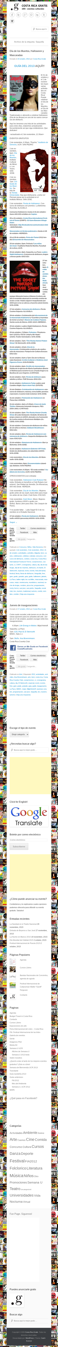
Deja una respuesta (27, 594)
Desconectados (34, 463)
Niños (29, 547)
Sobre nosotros (16, 1058)
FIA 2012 (15, 1080)
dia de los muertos (21, 568)
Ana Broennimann (27, 638)
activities (30, 553)
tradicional (26, 591)
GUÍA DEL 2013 (24, 65)
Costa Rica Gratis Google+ (24, 14)
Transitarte (14, 1071)
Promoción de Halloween (32, 398)
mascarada (39, 579)
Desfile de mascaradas (35, 366)
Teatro (15, 1189)
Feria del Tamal (32, 237)
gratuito (21, 576)
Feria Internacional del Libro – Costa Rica (26, 1029)
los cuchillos (29, 579)
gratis (16, 576)
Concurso (22, 547)
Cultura (27, 1146)
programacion (39, 585)
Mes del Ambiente (19, 1084)
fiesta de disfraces (27, 573)
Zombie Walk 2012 (45, 279)
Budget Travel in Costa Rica (21, 1016)
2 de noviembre (33, 550)
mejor (17, 582)
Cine (30, 1139)
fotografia (38, 573)
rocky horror (14, 588)
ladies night (21, 579)
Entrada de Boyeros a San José (22, 930)
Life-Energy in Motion (28, 626)
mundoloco (33, 582)
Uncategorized (26, 1189)
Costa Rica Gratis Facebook (12, 14)
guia (26, 576)
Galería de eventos (17, 1035)
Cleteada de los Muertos (14, 185)
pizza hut (30, 585)
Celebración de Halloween (33, 389)
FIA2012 (31, 1161)
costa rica (33, 559)
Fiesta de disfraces (33, 377)
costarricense (37, 562)
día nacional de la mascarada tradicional (29, 316)
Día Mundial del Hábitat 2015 (21, 940)
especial (21, 571)
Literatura (34, 1168)
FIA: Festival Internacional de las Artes (25, 1032)
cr (14, 565)
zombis (16, 594)
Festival (17, 1160)
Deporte (27, 1154)
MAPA (12, 1090)
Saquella (38, 588)
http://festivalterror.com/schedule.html (33, 225)
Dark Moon (27, 499)
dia (38, 565)
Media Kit (13, 1045)
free (43, 573)
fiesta (17, 573)
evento (32, 571)
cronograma (26, 565)
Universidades (22, 1195)
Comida (41, 1140)
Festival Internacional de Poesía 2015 (25, 943)
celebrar (26, 556)
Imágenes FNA (16, 1042)
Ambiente (30, 1133)
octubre (23, 585)
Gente (12, 1039)
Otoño (16, 638)
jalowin (43, 576)
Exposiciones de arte (18, 1026)
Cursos (38, 1146)
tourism (19, 591)
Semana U (34, 1182)
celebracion (18, 556)
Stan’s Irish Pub (28, 385)
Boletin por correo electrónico (25, 834)
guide (31, 576)
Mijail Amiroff (31, 689)
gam (11, 576)
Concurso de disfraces (31, 309)
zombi (40, 591)
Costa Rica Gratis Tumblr (44, 14)
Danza (15, 1153)
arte (29, 677)
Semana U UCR (16, 1048)
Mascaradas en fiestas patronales (23, 231)
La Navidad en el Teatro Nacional (23, 924)
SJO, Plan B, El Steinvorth (24, 632)
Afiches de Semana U (20, 1051)
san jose (22, 588)
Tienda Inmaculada (14, 194)
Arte (20, 674)
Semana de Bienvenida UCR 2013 (24, 1068)
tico (15, 591)
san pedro (30, 588)
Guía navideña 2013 (18, 1074)
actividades (22, 553)
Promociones (18, 1182)
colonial (32, 556)
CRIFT (18, 565)
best (42, 553)
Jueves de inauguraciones (23, 605)
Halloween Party (28, 383)
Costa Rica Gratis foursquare (37, 14)
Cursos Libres (25, 968)
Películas (32, 332)
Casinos (22, 1140)
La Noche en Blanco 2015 (20, 937)
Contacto (23, 995)
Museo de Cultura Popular (35, 320)
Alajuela (37, 553)
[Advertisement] (32, 775)
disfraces (32, 568)
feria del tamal (40, 571)
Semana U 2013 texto (20, 1055)
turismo (34, 591)
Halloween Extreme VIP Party (33, 449)
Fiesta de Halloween (31, 203)
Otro (36, 1176)
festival (12, 573)
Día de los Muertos (13, 155)
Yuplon (34, 214)
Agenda (23, 960)
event (27, 571)
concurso (39, 556)
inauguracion (41, 686)
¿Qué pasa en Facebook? (23, 1098)
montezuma (23, 582)
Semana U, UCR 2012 (21, 1087)
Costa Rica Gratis (39, 59)
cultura (34, 565)
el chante (40, 568)
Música (16, 1175)
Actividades (16, 1133)
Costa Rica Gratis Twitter (18, 14)
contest (26, 559)
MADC (19, 689)
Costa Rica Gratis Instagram (12, 21)
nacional (41, 582)
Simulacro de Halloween (32, 442)
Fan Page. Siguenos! (21, 1214)
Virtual (26, 1201)
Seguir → (13, 522)
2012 (42, 550)
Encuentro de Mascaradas (23, 240)
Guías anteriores (16, 1077)
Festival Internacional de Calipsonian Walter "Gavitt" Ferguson (31, 987)
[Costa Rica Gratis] (29, 7)
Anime (41, 1133)
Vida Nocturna (37, 547)
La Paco (13, 579)
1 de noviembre (21, 550)
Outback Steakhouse (35, 428)
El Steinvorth (23, 683)
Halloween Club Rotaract (33, 480)
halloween (37, 576)
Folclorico (18, 1168)
